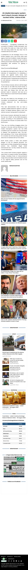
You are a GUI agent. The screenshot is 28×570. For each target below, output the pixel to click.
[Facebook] (2, 41)
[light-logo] (13, 2)
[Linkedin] (16, 561)
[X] (9, 41)
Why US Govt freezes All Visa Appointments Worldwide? (13, 199)
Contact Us (10, 556)
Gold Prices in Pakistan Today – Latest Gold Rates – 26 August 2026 (12, 406)
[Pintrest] (13, 561)
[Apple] (21, 561)
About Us (3, 556)
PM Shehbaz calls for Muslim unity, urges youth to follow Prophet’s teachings (17, 374)
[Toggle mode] (24, 2)
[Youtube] (6, 561)
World (25, 9)
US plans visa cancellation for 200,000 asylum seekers (13, 223)
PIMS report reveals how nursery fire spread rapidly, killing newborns (16, 360)
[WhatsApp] (12, 41)
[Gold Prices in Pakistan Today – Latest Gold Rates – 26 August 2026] (14, 398)
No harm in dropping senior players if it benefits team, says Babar (18, 381)
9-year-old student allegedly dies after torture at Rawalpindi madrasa (17, 367)
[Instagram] (8, 561)
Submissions (11, 558)
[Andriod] (18, 561)
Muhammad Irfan (7, 20)
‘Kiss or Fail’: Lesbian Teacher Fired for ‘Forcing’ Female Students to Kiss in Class (14, 320)
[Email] (15, 41)
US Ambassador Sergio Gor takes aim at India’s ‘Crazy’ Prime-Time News (12, 272)
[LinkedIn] (5, 41)
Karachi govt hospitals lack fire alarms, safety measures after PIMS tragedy (13, 353)
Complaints (4, 558)
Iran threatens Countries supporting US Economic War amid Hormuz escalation (12, 296)
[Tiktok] (11, 561)
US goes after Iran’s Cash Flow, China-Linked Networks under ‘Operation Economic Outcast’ (14, 247)
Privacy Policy (17, 556)
